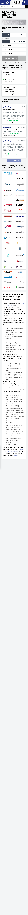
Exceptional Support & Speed (12, 143)
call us (15, 455)
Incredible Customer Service (12, 129)
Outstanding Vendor (9, 109)
